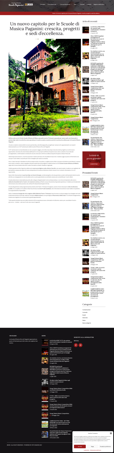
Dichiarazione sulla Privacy (95, 450)
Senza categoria (86, 323)
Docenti (82, 4)
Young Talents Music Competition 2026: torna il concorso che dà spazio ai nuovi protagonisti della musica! (98, 109)
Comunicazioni (86, 309)
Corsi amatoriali (52, 4)
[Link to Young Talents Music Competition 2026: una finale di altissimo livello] (85, 89)
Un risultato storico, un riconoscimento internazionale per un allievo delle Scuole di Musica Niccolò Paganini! (98, 55)
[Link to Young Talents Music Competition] (85, 119)
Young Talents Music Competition (97, 119)
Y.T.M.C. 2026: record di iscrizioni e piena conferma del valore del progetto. (98, 99)
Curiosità (84, 312)
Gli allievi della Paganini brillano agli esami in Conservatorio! (98, 81)
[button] (111, 433)
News (84, 320)
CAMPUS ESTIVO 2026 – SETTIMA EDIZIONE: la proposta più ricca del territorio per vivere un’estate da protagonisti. (98, 130)
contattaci (94, 164)
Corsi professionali (65, 4)
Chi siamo (42, 4)
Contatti (89, 4)
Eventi (84, 315)
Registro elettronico (99, 4)
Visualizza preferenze (105, 446)
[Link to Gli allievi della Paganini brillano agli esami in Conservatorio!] (85, 81)
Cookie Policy (86, 450)
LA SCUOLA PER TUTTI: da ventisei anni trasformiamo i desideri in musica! (98, 30)
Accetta (80, 446)
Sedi (75, 4)
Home (53, 13)
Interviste (85, 317)
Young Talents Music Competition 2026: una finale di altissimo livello (97, 89)
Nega (92, 446)
